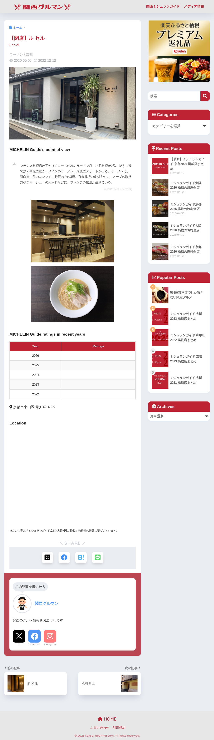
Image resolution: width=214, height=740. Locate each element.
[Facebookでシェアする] (64, 557)
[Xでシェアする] (47, 557)
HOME (109, 719)
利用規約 (119, 727)
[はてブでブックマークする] (81, 557)
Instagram (50, 644)
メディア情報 (194, 6)
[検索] (205, 96)
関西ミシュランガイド (163, 6)
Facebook (34, 644)
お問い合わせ (99, 727)
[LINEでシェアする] (97, 557)
